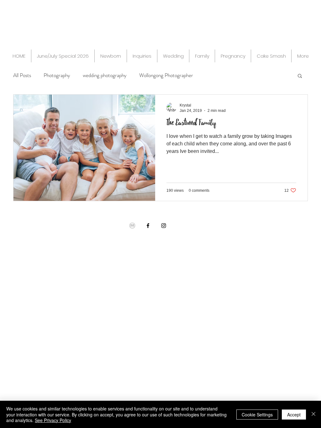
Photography (57, 75)
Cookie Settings (257, 414)
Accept (294, 414)
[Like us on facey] (148, 225)
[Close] (313, 414)
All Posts (22, 75)
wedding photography (105, 75)
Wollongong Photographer (166, 75)
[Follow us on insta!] (163, 225)
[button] (300, 76)
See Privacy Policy (53, 420)
